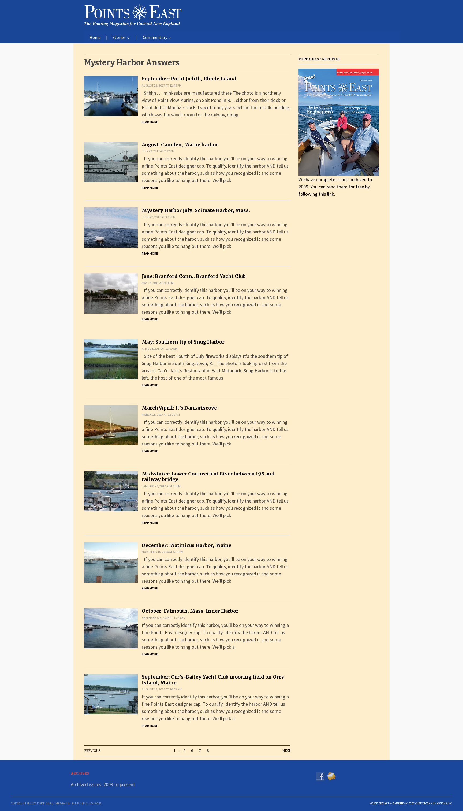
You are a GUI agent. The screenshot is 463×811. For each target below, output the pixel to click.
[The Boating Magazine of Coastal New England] (132, 14)
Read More (150, 122)
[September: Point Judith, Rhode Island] (111, 95)
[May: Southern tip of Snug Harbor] (111, 359)
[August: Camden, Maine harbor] (111, 161)
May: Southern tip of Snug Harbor (183, 342)
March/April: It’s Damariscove (179, 408)
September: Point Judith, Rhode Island (189, 79)
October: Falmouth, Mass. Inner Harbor (190, 611)
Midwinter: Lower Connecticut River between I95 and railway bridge (208, 477)
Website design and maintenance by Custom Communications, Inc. (411, 803)
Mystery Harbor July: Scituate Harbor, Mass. (196, 210)
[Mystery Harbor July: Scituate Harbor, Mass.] (111, 227)
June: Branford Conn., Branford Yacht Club (194, 276)
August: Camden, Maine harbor (180, 145)
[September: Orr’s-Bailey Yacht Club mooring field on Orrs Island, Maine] (111, 693)
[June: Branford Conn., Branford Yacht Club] (111, 293)
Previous (92, 751)
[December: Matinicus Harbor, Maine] (111, 562)
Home (95, 37)
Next (286, 751)
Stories (119, 37)
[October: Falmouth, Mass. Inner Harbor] (111, 628)
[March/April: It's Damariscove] (111, 424)
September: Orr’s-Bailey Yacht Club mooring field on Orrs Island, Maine (213, 680)
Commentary (155, 37)
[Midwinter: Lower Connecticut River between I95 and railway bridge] (111, 490)
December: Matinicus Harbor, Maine (186, 545)
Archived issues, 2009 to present (103, 784)
